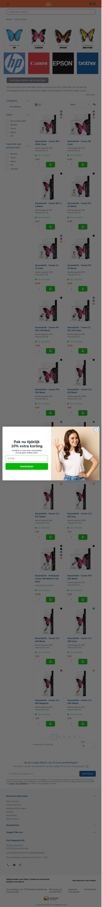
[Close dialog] (96, 430)
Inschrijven (26, 466)
